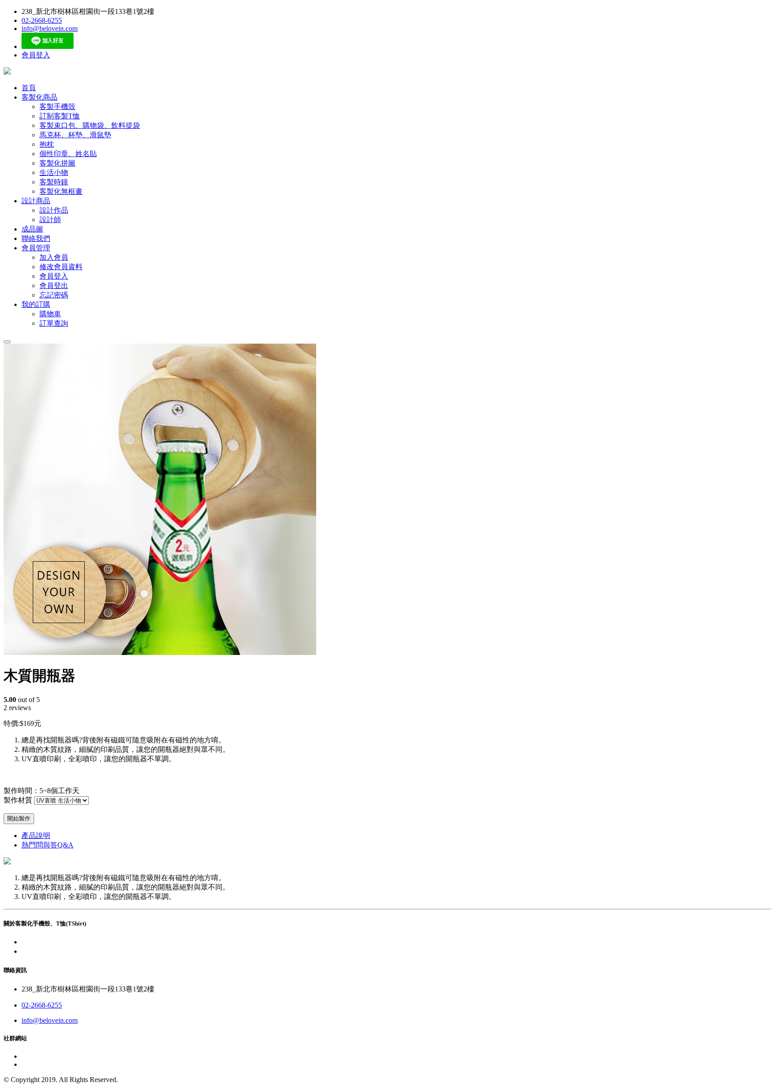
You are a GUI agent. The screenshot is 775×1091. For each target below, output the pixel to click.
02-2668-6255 (42, 20)
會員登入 (36, 55)
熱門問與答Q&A (48, 845)
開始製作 (18, 818)
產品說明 (36, 835)
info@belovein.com (50, 28)
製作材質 (18, 800)
